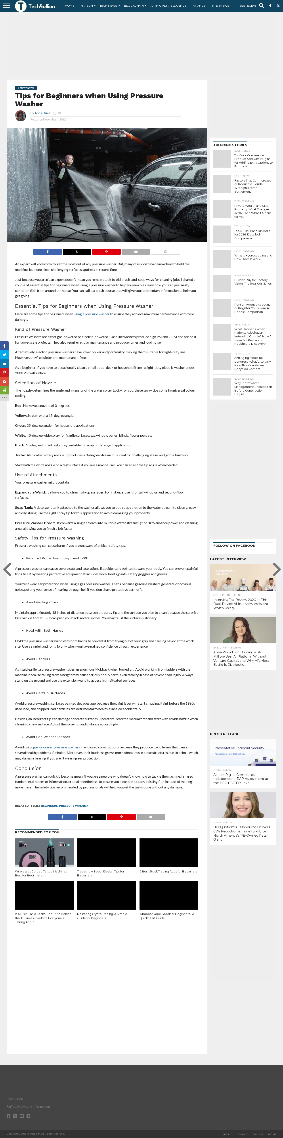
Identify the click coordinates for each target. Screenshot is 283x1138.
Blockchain (134, 5)
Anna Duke (42, 113)
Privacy (257, 1134)
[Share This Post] (77, 251)
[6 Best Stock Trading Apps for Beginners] (169, 856)
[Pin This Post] (106, 251)
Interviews (220, 5)
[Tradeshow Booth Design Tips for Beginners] (106, 856)
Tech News (108, 5)
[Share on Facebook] (47, 251)
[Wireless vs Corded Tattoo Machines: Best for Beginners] (44, 856)
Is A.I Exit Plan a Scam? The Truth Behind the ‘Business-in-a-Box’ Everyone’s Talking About (43, 918)
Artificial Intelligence (168, 5)
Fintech (86, 5)
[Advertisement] (141, 45)
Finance (199, 5)
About (227, 1134)
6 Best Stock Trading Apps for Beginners (168, 871)
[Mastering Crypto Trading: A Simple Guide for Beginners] (106, 898)
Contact (242, 1134)
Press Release (247, 5)
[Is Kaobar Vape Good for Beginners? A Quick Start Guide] (169, 898)
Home (69, 5)
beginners (49, 805)
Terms (272, 1134)
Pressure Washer (73, 805)
